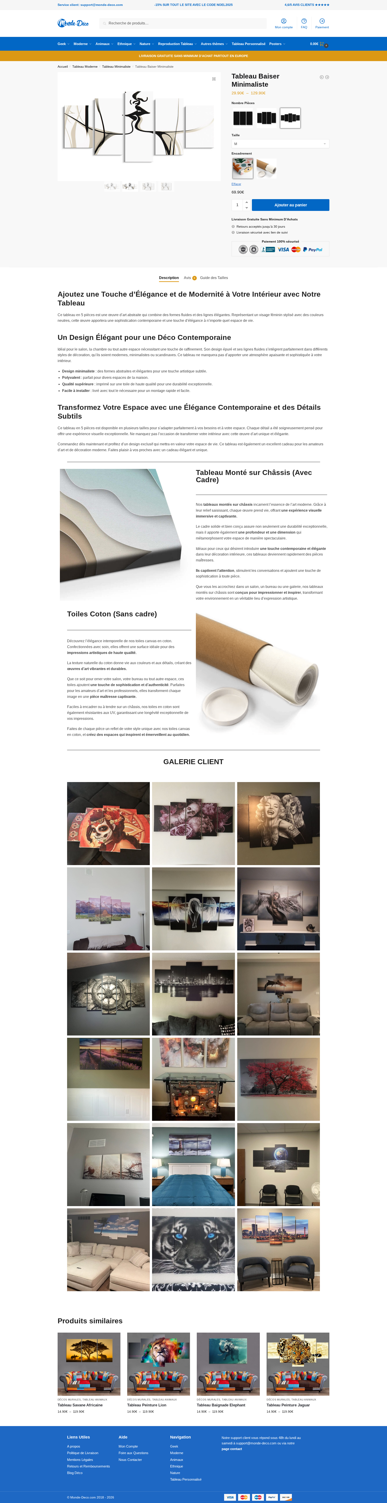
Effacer (236, 184)
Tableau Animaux (94, 1399)
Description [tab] (169, 278)
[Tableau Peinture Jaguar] (298, 1364)
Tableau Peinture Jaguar (288, 1405)
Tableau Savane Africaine (80, 1405)
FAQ (304, 27)
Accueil (63, 66)
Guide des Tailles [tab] (214, 278)
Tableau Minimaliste (116, 66)
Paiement (322, 27)
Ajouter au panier (290, 205)
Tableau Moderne (85, 66)
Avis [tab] (189, 278)
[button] (214, 79)
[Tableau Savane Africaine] (89, 1364)
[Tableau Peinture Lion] (158, 1364)
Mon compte (284, 27)
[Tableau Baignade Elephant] (228, 1364)
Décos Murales (69, 1399)
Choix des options (89, 1421)
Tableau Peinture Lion (146, 1405)
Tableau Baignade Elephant (221, 1405)
